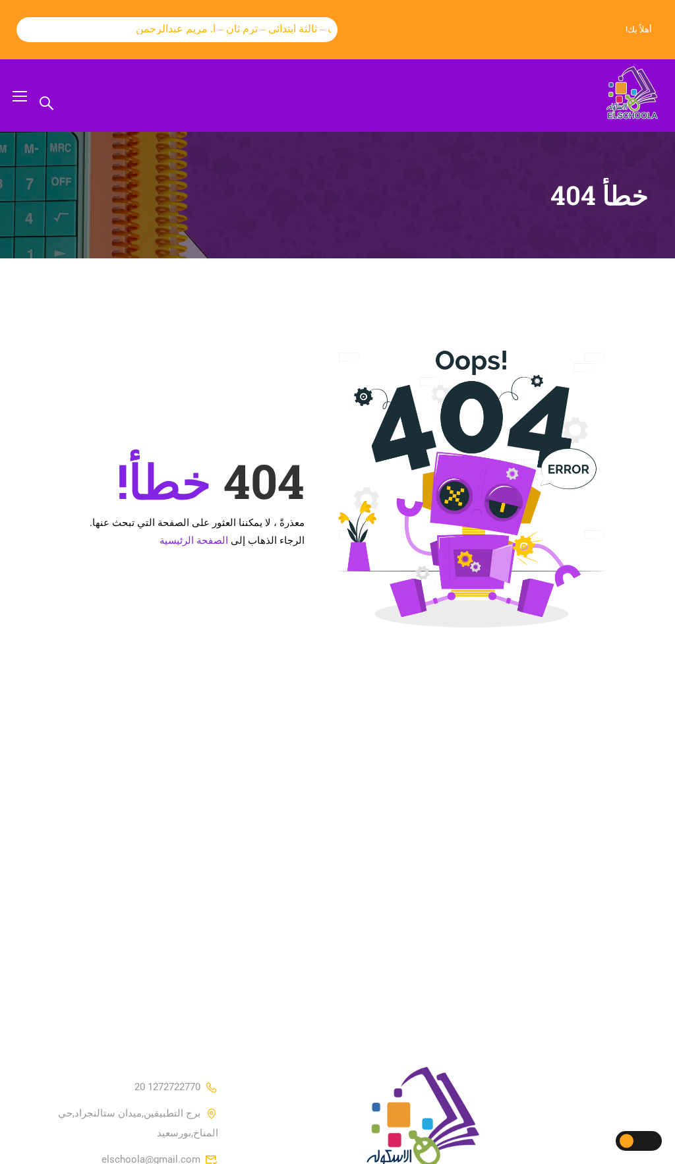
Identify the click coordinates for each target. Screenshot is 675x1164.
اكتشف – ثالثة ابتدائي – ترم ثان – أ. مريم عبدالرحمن (238, 28)
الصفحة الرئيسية (194, 540)
